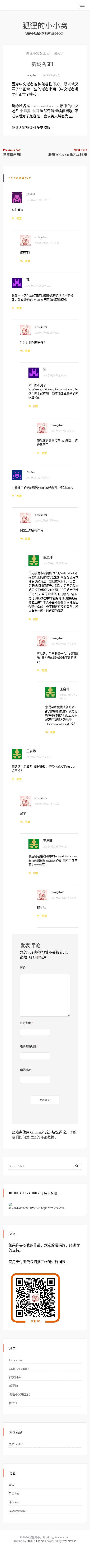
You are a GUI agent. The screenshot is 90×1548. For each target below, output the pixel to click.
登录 (11, 1485)
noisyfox (31, 75)
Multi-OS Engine (19, 1369)
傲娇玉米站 (16, 1444)
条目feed (14, 1494)
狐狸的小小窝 (45, 25)
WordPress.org (17, 1511)
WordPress (69, 1541)
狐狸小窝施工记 (38, 53)
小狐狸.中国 (29, 111)
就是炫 (13, 1386)
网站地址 (25, 1070)
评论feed (14, 1502)
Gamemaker (16, 1360)
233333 (30, 194)
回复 (19, 218)
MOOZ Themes (36, 1541)
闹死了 (59, 53)
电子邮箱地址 (29, 1046)
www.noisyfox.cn (43, 106)
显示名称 (26, 1023)
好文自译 (15, 1377)
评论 (23, 968)
